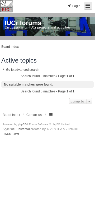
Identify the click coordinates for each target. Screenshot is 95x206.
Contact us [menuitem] (34, 115)
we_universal (20, 129)
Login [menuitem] (76, 6)
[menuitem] (7, 134)
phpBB (22, 124)
